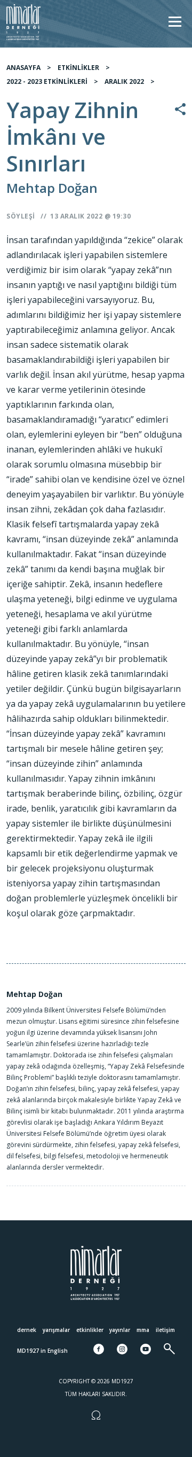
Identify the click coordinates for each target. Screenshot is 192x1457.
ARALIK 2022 (124, 81)
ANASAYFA (23, 67)
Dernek (26, 1330)
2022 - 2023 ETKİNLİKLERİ (46, 81)
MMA (143, 1330)
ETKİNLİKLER (78, 67)
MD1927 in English (42, 1350)
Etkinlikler (89, 1330)
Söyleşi (20, 216)
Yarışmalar (56, 1330)
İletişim (165, 1330)
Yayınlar (119, 1330)
